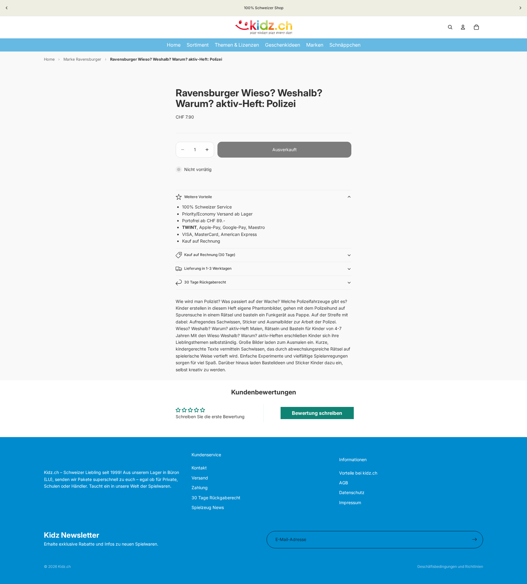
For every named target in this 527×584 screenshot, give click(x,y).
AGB (343, 482)
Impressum (350, 502)
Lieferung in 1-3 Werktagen (207, 268)
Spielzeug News (208, 507)
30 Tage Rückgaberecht (205, 282)
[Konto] (463, 27)
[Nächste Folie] (520, 8)
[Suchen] (450, 27)
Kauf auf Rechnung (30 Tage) (209, 254)
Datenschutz (351, 492)
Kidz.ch (64, 566)
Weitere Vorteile (198, 196)
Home (49, 59)
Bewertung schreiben (317, 413)
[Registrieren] (474, 539)
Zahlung (200, 487)
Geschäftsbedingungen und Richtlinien (450, 566)
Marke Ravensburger (82, 59)
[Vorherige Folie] (6, 8)
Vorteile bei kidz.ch (358, 472)
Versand (200, 477)
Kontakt (199, 467)
